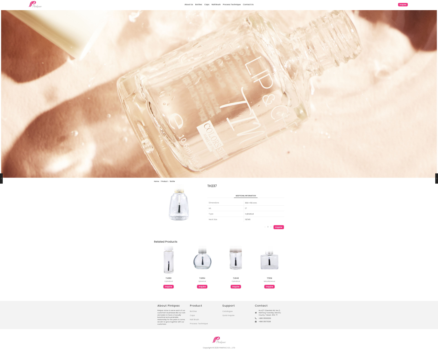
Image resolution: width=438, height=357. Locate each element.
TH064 (202, 278)
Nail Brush (216, 4)
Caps (206, 4)
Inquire (403, 4)
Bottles (198, 4)
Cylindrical (168, 281)
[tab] (246, 196)
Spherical (202, 281)
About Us (189, 4)
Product (164, 181)
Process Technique (232, 4)
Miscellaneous (269, 281)
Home (156, 181)
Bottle (172, 181)
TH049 (236, 278)
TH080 (168, 278)
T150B (269, 278)
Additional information (246, 196)
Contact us (248, 4)
